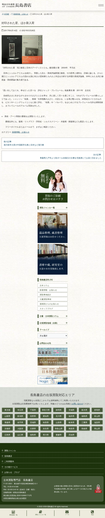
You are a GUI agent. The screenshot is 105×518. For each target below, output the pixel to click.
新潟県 (20, 416)
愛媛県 (59, 434)
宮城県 (33, 422)
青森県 (7, 422)
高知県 (71, 434)
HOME (6, 14)
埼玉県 (20, 409)
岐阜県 (71, 422)
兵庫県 (33, 428)
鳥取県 (71, 428)
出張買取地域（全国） (49, 322)
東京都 (7, 409)
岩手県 (20, 422)
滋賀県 (97, 422)
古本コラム (44, 285)
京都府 (7, 428)
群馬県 (97, 409)
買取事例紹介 (45, 294)
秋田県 (46, 422)
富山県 (97, 416)
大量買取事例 (45, 299)
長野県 (33, 416)
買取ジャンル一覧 (47, 207)
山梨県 (7, 416)
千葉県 (33, 409)
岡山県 (97, 428)
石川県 (59, 416)
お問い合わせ (77, 403)
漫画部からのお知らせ (49, 304)
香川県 (46, 434)
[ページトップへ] (100, 503)
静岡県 (59, 409)
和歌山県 (58, 428)
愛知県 (46, 416)
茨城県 (71, 409)
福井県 (71, 416)
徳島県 (33, 434)
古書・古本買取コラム (49, 316)
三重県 (84, 422)
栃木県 (84, 409)
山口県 (20, 434)
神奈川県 (46, 409)
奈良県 (46, 428)
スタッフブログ (46, 308)
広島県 (7, 434)
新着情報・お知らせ (21, 14)
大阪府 (20, 428)
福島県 (84, 416)
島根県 (84, 428)
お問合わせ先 (45, 343)
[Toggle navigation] (101, 5)
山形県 (59, 422)
